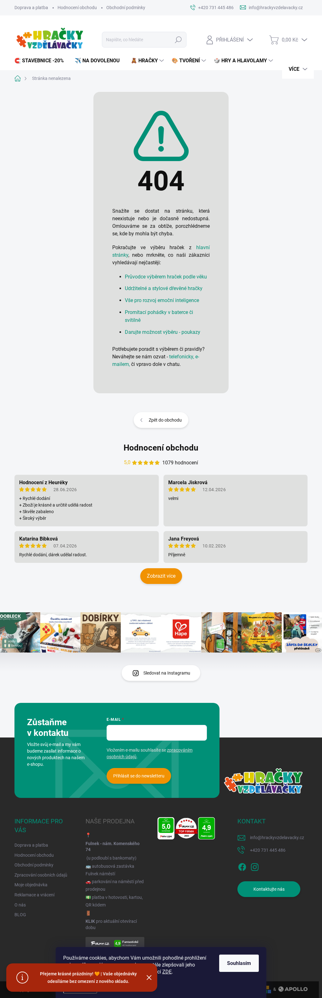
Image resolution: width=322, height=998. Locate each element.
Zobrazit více (161, 576)
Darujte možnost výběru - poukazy (162, 332)
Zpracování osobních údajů (40, 874)
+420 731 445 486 (268, 850)
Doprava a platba (31, 7)
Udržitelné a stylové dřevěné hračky (164, 288)
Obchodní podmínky (125, 7)
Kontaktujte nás (269, 889)
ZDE (167, 972)
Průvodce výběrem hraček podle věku (166, 277)
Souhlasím (239, 963)
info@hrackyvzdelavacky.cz (277, 837)
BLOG (20, 914)
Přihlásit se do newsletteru (138, 775)
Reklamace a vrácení (34, 894)
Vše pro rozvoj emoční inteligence (162, 300)
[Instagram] (254, 866)
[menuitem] (41, 60)
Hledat (178, 39)
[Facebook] (242, 866)
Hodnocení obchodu (77, 7)
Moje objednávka (30, 884)
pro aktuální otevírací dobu (111, 924)
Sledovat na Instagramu (166, 673)
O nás (20, 904)
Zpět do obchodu (165, 420)
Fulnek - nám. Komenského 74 (113, 846)
